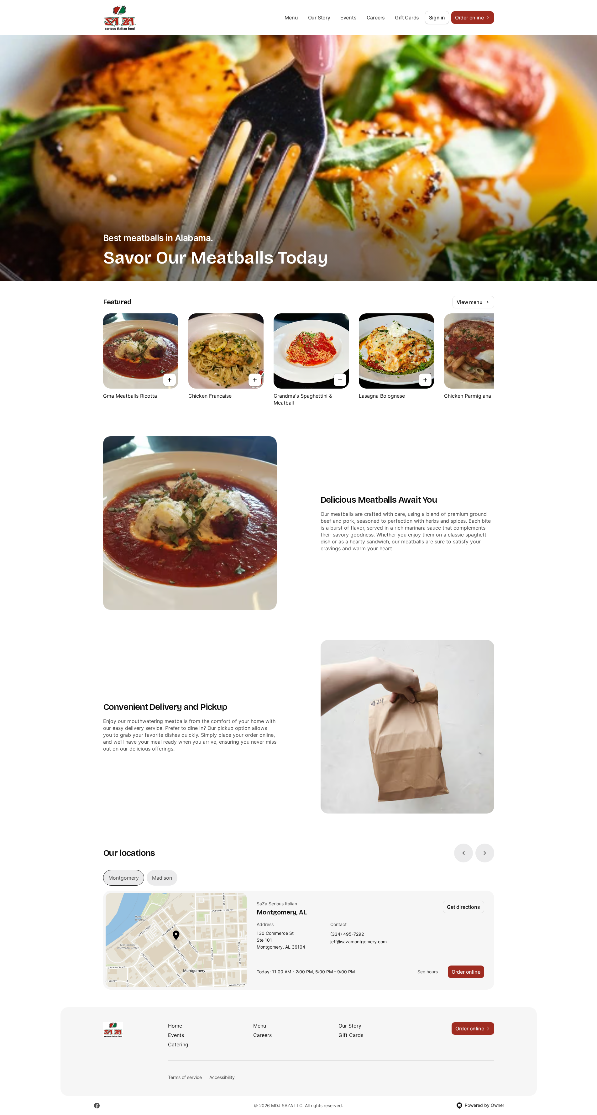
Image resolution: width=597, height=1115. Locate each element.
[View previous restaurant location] (463, 853)
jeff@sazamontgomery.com (358, 942)
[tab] (123, 878)
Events (348, 17)
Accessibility (222, 1077)
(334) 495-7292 (347, 934)
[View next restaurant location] (484, 853)
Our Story (319, 17)
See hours (427, 971)
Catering (178, 1044)
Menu (291, 17)
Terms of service (185, 1077)
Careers (376, 17)
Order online (466, 972)
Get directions (463, 907)
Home (175, 1026)
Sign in (437, 17)
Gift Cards (407, 17)
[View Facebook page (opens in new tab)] (97, 1105)
